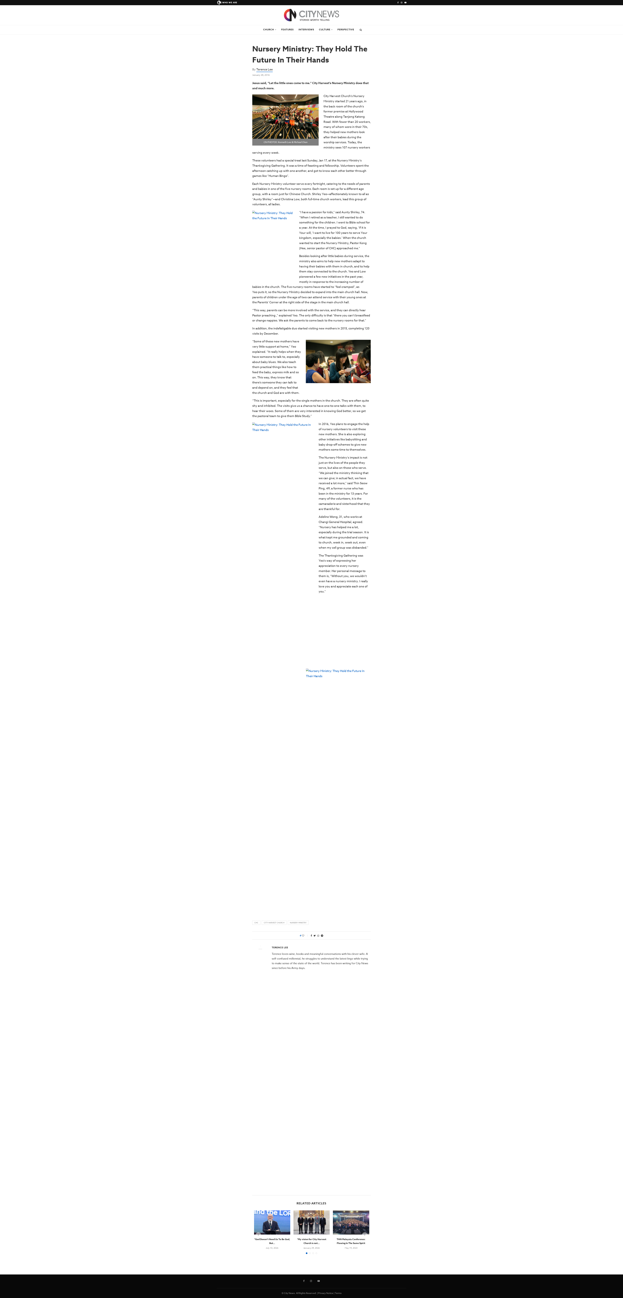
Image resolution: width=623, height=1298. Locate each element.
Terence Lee (264, 69)
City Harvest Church (274, 922)
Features (287, 29)
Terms (338, 1293)
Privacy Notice (325, 1293)
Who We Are (229, 2)
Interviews (306, 29)
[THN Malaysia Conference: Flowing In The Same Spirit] (351, 1222)
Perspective (345, 29)
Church (268, 29)
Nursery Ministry (298, 922)
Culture (324, 29)
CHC (256, 922)
